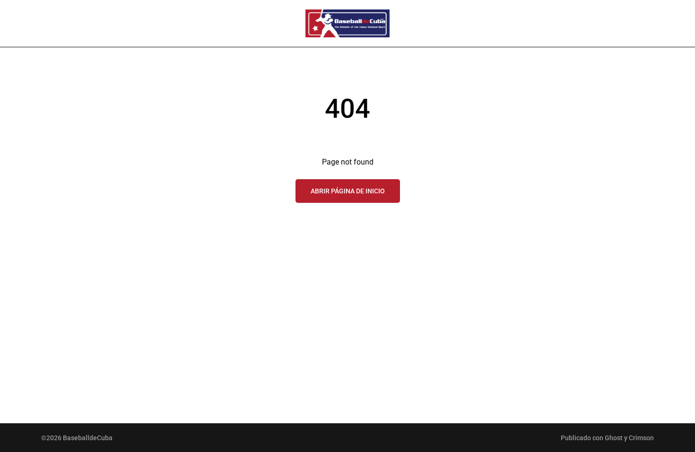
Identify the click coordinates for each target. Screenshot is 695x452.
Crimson (641, 438)
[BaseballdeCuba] (347, 23)
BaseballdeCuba (88, 438)
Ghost (614, 438)
